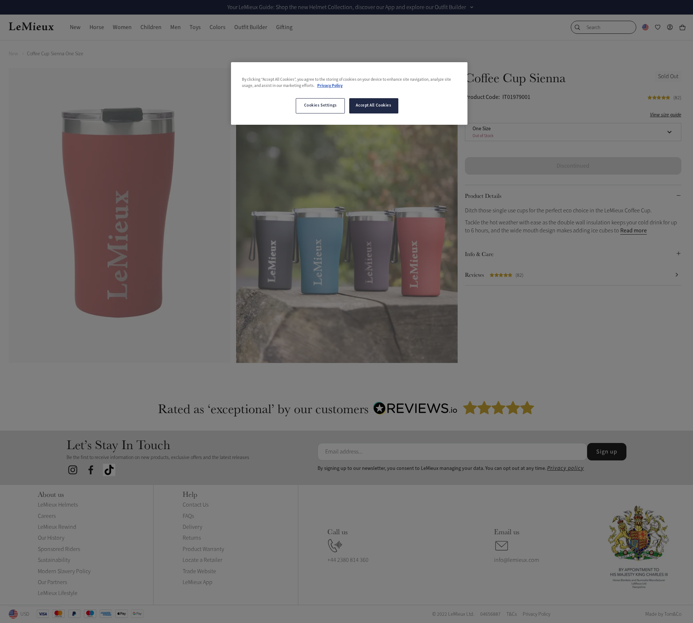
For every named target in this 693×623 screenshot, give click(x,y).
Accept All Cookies (373, 105)
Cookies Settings (320, 105)
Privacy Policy (330, 86)
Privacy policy (565, 468)
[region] (349, 93)
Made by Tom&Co (663, 614)
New (13, 54)
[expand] (472, 7)
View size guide (665, 114)
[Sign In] (670, 27)
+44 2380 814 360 (348, 560)
